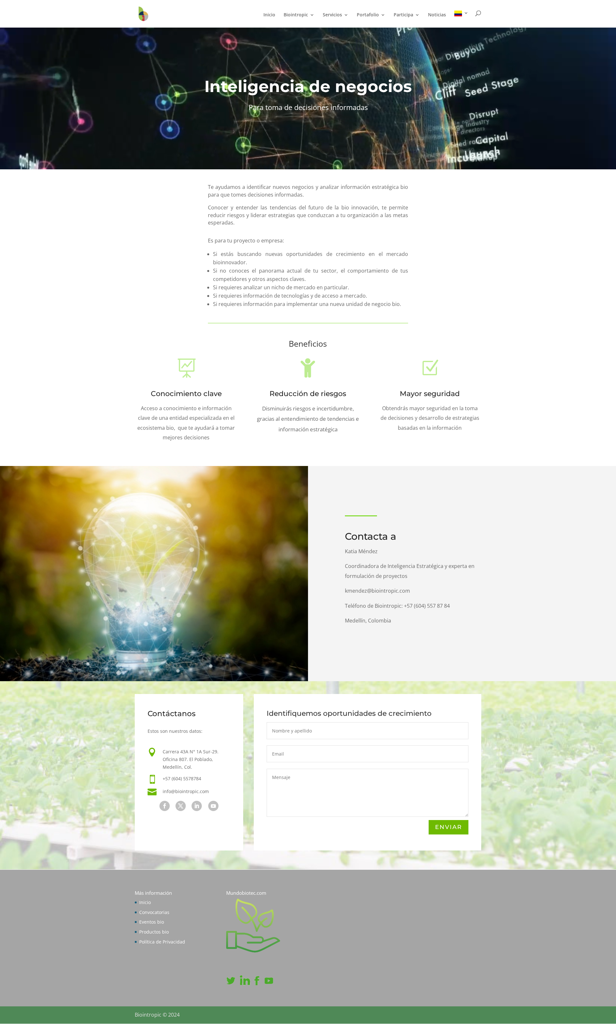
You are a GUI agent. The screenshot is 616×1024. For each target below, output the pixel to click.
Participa (403, 15)
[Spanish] (461, 19)
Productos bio (154, 932)
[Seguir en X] (180, 806)
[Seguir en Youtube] (213, 806)
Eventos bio (151, 922)
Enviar (448, 827)
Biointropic (296, 15)
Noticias (437, 15)
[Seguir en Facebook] (164, 806)
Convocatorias (154, 912)
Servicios (332, 15)
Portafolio (368, 15)
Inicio (269, 15)
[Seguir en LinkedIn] (197, 806)
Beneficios (308, 344)
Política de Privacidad (162, 942)
